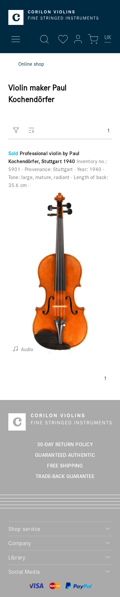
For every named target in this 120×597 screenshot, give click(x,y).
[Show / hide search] (44, 39)
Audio (26, 349)
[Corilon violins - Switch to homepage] (53, 17)
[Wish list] (63, 39)
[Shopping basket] (93, 39)
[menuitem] (108, 40)
